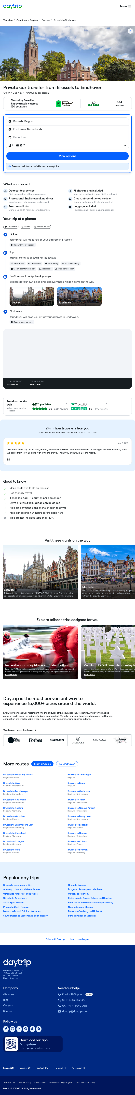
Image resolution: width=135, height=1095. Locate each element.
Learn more (67, 596)
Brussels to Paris (11, 849)
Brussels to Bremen (78, 849)
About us (8, 994)
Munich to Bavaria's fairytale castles (21, 911)
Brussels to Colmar (77, 841)
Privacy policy (40, 1082)
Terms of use (9, 1082)
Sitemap (8, 1011)
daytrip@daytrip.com (75, 1011)
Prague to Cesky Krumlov (16, 907)
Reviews (119, 105)
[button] (67, 451)
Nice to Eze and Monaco (80, 907)
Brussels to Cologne (13, 841)
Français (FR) (60, 1068)
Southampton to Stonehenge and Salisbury (25, 915)
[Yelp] (38, 1029)
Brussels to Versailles (14, 816)
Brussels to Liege (76, 783)
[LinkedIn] (19, 1029)
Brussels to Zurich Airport (16, 791)
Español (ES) (25, 1068)
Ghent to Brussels (77, 885)
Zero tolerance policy (85, 1082)
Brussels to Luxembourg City (18, 824)
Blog (6, 999)
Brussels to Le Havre (78, 824)
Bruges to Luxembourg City (17, 885)
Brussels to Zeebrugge (79, 774)
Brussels (46, 20)
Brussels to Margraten (79, 816)
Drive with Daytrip (55, 939)
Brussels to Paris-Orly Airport (18, 774)
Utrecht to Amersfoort (15, 898)
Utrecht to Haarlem (78, 893)
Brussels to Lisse (11, 783)
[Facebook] (6, 1029)
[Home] (12, 6)
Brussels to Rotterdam (14, 799)
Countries (21, 20)
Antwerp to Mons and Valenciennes (21, 889)
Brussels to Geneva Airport (81, 808)
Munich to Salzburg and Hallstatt (85, 911)
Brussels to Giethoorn (79, 791)
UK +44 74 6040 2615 (74, 1005)
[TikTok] (32, 1029)
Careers (8, 1005)
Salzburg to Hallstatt (13, 902)
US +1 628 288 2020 (73, 1000)
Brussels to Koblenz (13, 808)
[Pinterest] (25, 1029)
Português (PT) (78, 1068)
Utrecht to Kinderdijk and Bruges (20, 893)
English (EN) (8, 1068)
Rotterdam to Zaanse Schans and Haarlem (90, 898)
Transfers (8, 20)
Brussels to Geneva (77, 833)
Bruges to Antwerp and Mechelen (85, 889)
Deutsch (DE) (42, 1068)
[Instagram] (12, 1029)
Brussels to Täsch (76, 799)
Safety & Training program (61, 1082)
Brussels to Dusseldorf (14, 833)
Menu (123, 6)
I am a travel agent (79, 939)
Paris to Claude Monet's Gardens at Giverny (90, 902)
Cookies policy (24, 1082)
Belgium (34, 20)
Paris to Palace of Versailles (82, 915)
